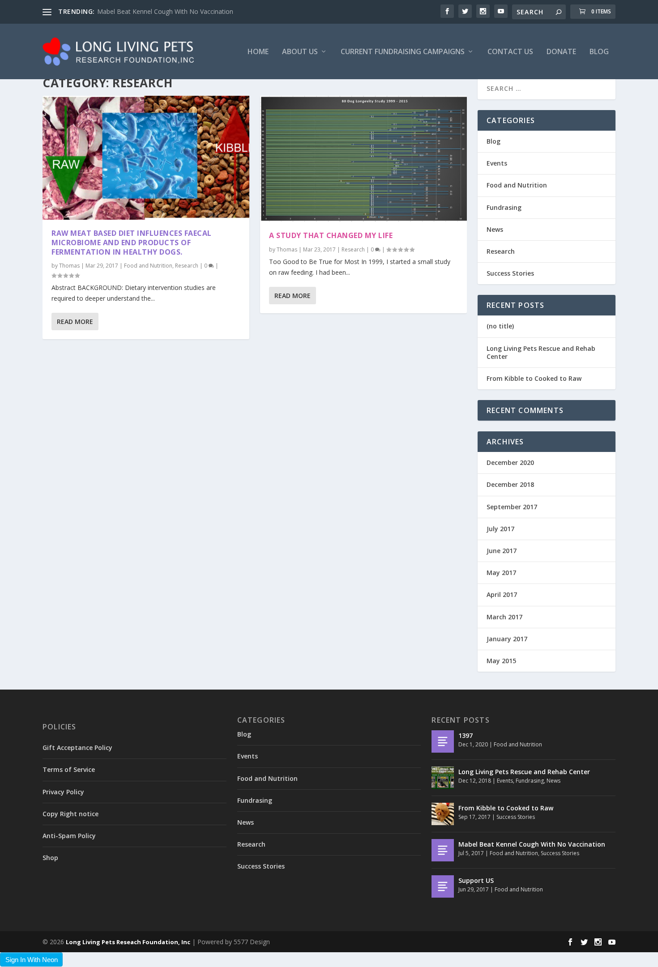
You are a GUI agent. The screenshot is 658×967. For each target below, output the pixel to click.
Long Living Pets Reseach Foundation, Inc (128, 942)
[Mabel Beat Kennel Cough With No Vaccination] (443, 850)
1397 (465, 735)
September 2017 (512, 507)
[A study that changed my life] (363, 159)
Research (186, 265)
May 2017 (501, 572)
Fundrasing (504, 207)
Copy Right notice (70, 813)
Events (497, 163)
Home (258, 52)
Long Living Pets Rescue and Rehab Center (541, 352)
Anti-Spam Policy (69, 835)
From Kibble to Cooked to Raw (534, 378)
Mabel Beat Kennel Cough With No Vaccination (165, 11)
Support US (476, 880)
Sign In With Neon (31, 959)
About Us (300, 52)
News (495, 229)
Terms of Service (69, 769)
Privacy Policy (63, 792)
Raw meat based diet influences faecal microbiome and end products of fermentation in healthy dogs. (131, 242)
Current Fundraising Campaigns (403, 52)
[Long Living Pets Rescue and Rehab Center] (443, 778)
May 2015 (501, 660)
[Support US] (443, 886)
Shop (50, 857)
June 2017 (502, 550)
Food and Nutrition (148, 265)
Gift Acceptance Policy (77, 747)
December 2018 (510, 484)
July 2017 (500, 528)
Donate (561, 52)
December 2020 (510, 462)
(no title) (500, 326)
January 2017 (507, 639)
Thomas (69, 265)
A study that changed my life (331, 235)
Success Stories (510, 273)
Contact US (510, 52)
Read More (75, 321)
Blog (599, 52)
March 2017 (504, 617)
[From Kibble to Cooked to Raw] (443, 814)
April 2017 (502, 594)
